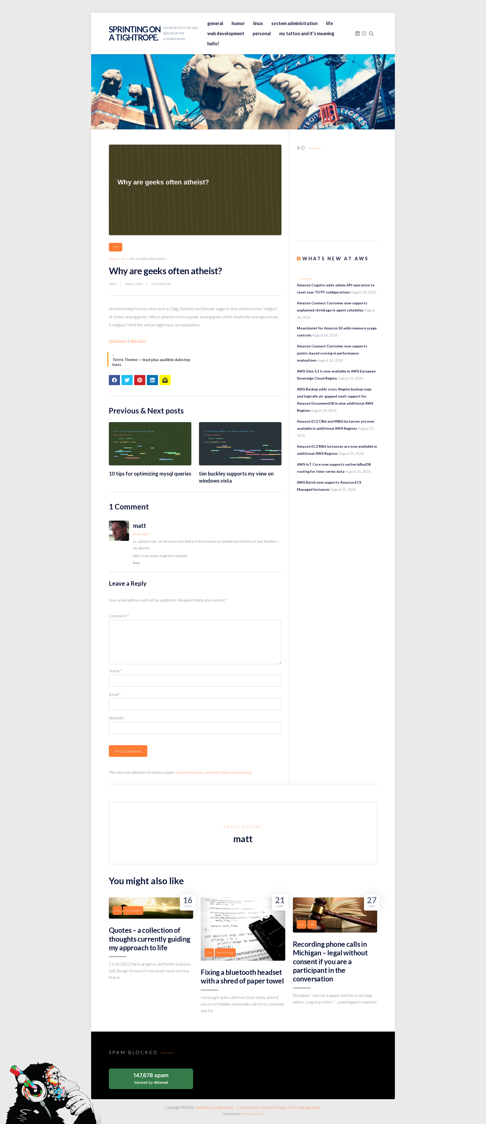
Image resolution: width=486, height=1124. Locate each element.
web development (225, 33)
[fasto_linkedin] (357, 33)
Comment (119, 615)
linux (258, 23)
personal (262, 33)
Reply (136, 563)
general (215, 23)
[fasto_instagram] (364, 33)
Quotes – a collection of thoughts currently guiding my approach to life (149, 939)
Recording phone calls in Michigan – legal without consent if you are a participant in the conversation (330, 961)
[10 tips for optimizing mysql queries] (150, 463)
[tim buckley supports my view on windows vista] (240, 463)
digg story (138, 340)
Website (116, 717)
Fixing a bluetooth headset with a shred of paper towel (242, 976)
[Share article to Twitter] (127, 380)
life (329, 23)
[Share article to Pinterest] (139, 380)
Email (115, 694)
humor (238, 23)
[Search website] (371, 33)
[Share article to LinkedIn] (152, 380)
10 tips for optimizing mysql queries (150, 473)
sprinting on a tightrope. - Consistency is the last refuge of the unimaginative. (258, 1107)
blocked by (151, 1078)
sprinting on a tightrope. (135, 33)
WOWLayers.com (252, 1114)
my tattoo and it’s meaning (306, 33)
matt (113, 284)
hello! (213, 43)
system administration (294, 23)
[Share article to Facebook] (114, 380)
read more (118, 340)
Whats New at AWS (335, 258)
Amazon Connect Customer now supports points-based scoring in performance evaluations (332, 353)
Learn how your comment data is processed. (214, 772)
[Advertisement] (337, 197)
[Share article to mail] (165, 380)
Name (115, 670)
